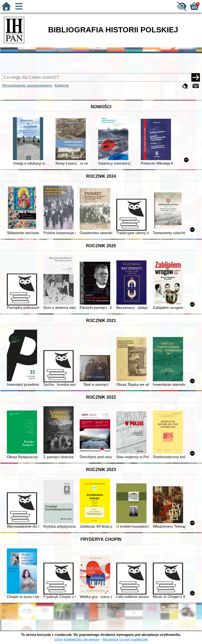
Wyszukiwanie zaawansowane (27, 85)
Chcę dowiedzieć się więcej (76, 639)
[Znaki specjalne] (195, 86)
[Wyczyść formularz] (185, 86)
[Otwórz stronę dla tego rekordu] (29, 139)
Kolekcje (62, 85)
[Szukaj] (195, 77)
